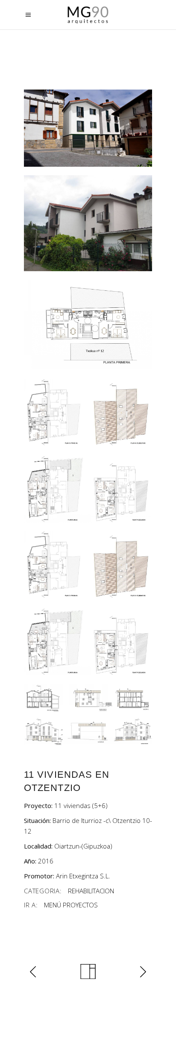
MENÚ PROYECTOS (71, 905)
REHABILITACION (91, 890)
